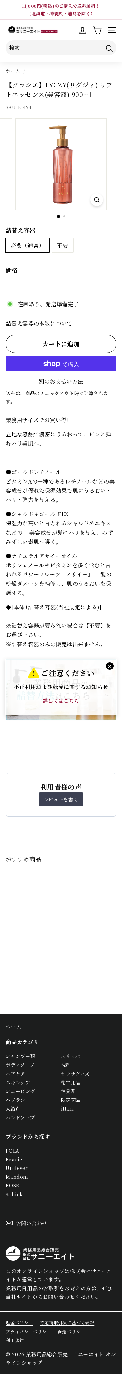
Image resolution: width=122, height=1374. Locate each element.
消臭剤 (68, 1090)
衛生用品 (71, 1082)
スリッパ (70, 1056)
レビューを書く (61, 799)
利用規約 (15, 1340)
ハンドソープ (20, 1117)
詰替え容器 (20, 229)
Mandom (17, 1176)
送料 (11, 393)
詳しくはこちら (61, 700)
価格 (12, 270)
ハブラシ (15, 1099)
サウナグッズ (75, 1073)
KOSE (12, 1185)
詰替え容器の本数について (39, 323)
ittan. (67, 1108)
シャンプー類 (20, 1056)
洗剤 (66, 1064)
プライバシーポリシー (28, 1331)
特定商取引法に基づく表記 (67, 1322)
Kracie (14, 1159)
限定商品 (71, 1099)
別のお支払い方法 (61, 381)
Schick (14, 1194)
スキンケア (18, 1082)
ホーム (13, 70)
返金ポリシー (19, 1322)
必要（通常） (27, 245)
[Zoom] (96, 200)
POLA (12, 1150)
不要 (62, 245)
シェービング (20, 1090)
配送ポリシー (71, 1331)
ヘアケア (15, 1073)
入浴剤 (13, 1108)
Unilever (17, 1167)
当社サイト (19, 1296)
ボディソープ (20, 1064)
